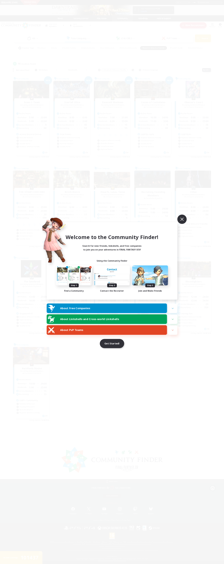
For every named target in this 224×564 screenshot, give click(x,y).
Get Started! (112, 343)
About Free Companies (75, 308)
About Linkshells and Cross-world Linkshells (89, 319)
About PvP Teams (71, 330)
